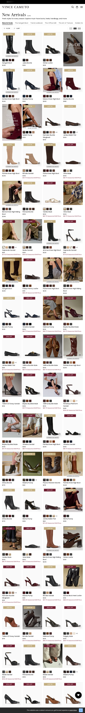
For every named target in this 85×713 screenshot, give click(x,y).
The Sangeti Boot (21, 23)
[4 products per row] (75, 28)
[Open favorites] (78, 695)
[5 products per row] (79, 28)
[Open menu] (81, 7)
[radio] (3, 60)
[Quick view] (19, 53)
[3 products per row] (71, 28)
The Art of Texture (66, 23)
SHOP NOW (72, 2)
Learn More (73, 710)
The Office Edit (50, 23)
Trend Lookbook (36, 23)
